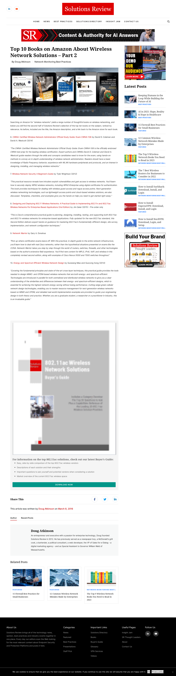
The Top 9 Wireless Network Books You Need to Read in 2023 (100, 596)
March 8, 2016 (65, 508)
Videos (94, 656)
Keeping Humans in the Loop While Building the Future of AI (151, 98)
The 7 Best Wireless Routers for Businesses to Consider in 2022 (151, 173)
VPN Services (97, 651)
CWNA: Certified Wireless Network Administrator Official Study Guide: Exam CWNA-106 (52, 137)
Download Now (64, 484)
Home (36, 21)
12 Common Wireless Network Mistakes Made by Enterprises (64, 595)
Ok (149, 672)
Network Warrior (20, 233)
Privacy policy (157, 672)
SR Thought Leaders (131, 637)
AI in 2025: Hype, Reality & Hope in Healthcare (151, 113)
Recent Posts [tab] (27, 518)
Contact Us (131, 21)
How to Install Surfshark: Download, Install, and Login (151, 189)
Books (93, 637)
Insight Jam (113, 21)
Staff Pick (67, 651)
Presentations (69, 646)
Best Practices (63, 21)
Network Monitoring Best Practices (53, 61)
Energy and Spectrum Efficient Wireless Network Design (39, 263)
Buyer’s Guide (97, 642)
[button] (64, 92)
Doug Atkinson (23, 61)
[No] (172, 672)
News (47, 21)
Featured (17, 589)
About (124, 642)
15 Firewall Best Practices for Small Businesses (26, 595)
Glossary (94, 646)
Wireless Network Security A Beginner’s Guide (32, 174)
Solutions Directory (89, 21)
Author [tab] (13, 518)
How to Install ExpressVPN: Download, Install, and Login (151, 205)
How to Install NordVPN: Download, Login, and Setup (151, 222)
